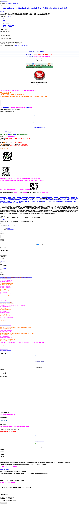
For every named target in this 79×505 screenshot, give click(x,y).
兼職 (69, 198)
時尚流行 (9, 228)
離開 (6, 502)
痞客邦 (9, 225)
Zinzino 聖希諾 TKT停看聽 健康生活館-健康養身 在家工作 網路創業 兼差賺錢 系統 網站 (33, 8)
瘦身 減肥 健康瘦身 (10, 229)
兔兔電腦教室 (12, 199)
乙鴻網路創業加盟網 (7, 202)
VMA (14, 197)
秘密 (68, 197)
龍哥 (9, 134)
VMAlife (9, 197)
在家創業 (31, 199)
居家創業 (60, 199)
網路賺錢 (44, 197)
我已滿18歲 (2, 502)
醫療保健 (9, 16)
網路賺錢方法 (19, 199)
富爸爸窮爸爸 (6, 107)
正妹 (4, 198)
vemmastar (14, 198)
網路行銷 (73, 197)
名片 (3, 21)
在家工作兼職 (73, 199)
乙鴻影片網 (26, 201)
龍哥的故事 (33, 201)
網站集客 (39, 201)
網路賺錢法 (25, 199)
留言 (11, 225)
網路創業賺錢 (49, 199)
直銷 (49, 198)
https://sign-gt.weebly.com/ (39, 127)
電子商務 (73, 198)
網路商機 (55, 199)
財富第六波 (49, 197)
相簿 (3, 18)
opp (28, 198)
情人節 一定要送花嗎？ (9, 26)
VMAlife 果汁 (32, 197)
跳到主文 (2, 11)
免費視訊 (20, 198)
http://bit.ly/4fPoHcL (4, 469)
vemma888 (8, 198)
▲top (1, 231)
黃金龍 (43, 201)
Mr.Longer (49, 201)
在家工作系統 (42, 199)
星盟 (54, 201)
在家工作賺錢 (66, 199)
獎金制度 (36, 198)
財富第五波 (56, 197)
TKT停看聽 (2, 219)
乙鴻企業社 (14, 201)
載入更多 (2, 233)
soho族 (36, 199)
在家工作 (28, 107)
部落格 (4, 20)
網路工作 (5, 199)
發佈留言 (2, 240)
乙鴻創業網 (20, 201)
